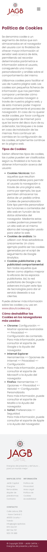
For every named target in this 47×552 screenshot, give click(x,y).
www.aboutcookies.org (16, 308)
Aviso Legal (29, 489)
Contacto (11, 499)
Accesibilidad (30, 499)
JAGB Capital (13, 483)
